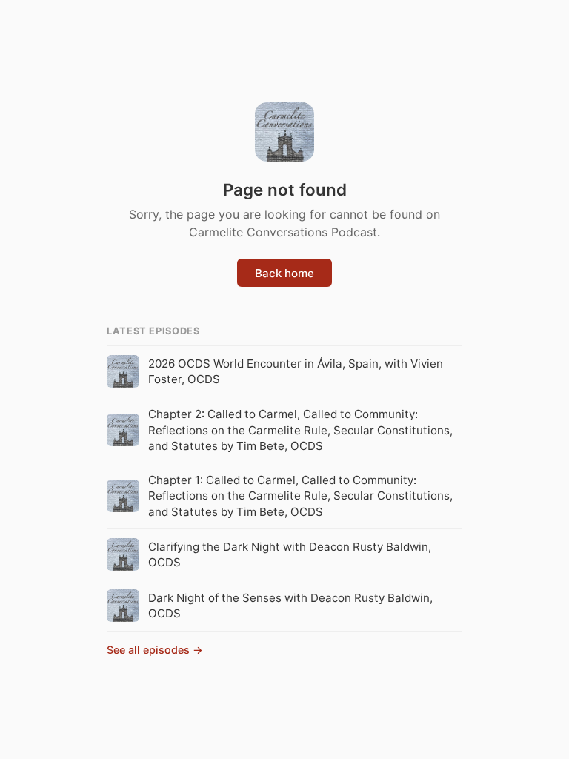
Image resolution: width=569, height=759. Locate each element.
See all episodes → (155, 649)
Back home (284, 273)
